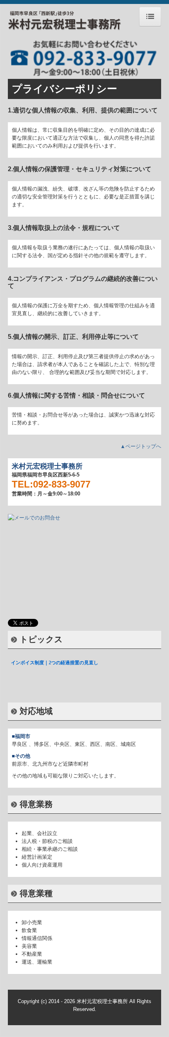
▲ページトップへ (140, 446)
